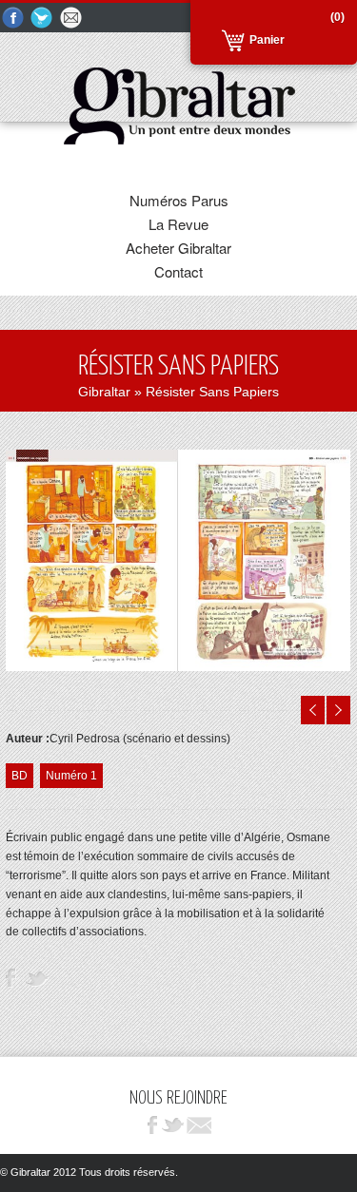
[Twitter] (43, 18)
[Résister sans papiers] (178, 667)
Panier (267, 40)
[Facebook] (13, 18)
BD (19, 775)
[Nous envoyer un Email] (72, 18)
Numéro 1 (71, 775)
